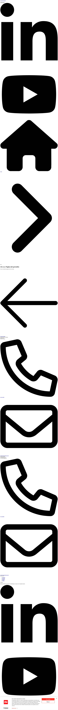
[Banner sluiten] (56, 698)
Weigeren (48, 701)
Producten (3, 577)
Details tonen (14, 708)
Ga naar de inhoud (3, 0)
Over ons (3, 578)
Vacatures (3, 579)
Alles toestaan (48, 699)
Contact (3, 580)
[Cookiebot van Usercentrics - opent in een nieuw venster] (6, 708)
